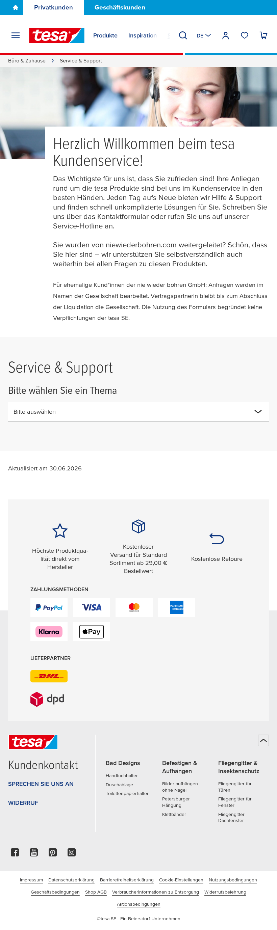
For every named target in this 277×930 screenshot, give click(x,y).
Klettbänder (174, 814)
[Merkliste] (244, 35)
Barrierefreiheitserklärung (127, 879)
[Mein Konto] (225, 35)
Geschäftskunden (120, 7)
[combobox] (133, 414)
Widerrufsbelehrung (225, 892)
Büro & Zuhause (27, 60)
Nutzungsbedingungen (233, 879)
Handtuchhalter (122, 775)
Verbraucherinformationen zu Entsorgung (155, 892)
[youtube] (34, 854)
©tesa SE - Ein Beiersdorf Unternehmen (138, 918)
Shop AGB (96, 892)
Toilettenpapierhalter (127, 793)
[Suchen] (183, 35)
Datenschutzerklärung (71, 879)
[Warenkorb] (263, 35)
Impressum (31, 879)
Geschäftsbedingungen (55, 892)
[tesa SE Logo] (56, 35)
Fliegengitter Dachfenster (231, 817)
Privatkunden (53, 7)
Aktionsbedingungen (138, 904)
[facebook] (15, 854)
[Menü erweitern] (15, 35)
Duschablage (119, 784)
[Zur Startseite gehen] (15, 7)
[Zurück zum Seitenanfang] (263, 740)
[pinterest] (52, 854)
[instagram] (71, 854)
